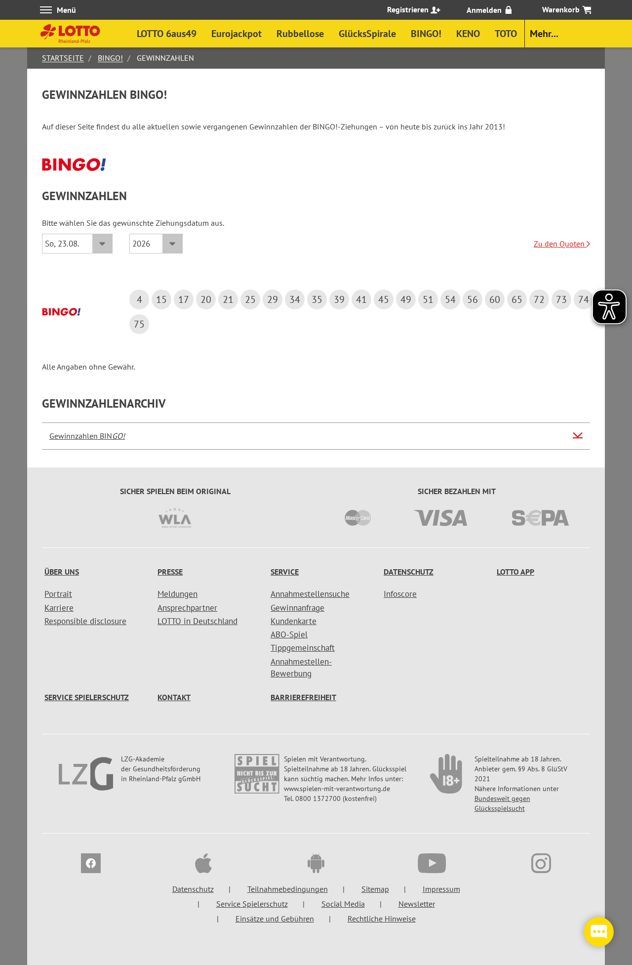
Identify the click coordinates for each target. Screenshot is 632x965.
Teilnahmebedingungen (287, 889)
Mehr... (544, 33)
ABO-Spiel (289, 634)
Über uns (61, 572)
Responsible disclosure (85, 621)
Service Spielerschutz (86, 697)
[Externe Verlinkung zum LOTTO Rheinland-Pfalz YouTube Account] (428, 864)
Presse (170, 572)
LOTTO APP (515, 572)
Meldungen (178, 593)
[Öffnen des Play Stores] (316, 864)
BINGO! (110, 58)
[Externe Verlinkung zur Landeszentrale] (87, 778)
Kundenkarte (293, 621)
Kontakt (174, 697)
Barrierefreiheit (303, 697)
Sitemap (375, 889)
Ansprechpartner (187, 607)
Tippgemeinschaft (303, 647)
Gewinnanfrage (297, 607)
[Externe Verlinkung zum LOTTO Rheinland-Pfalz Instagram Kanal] (541, 864)
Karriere (59, 607)
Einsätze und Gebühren (275, 918)
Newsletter (416, 904)
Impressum (441, 889)
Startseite (63, 58)
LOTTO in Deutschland (197, 621)
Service (285, 572)
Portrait (58, 593)
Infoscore (400, 593)
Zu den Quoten (560, 244)
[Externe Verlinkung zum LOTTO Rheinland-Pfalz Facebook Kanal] (91, 864)
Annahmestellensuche (310, 593)
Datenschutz (409, 572)
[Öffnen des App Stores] (203, 864)
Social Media (343, 904)
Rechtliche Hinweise (382, 918)
